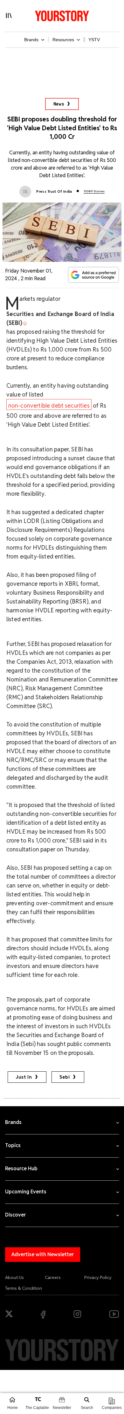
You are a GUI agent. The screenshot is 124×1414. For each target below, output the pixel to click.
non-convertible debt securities (49, 405)
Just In (24, 1077)
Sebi (64, 1077)
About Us (14, 1277)
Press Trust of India (54, 191)
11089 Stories (94, 191)
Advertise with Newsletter (42, 1254)
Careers (53, 1277)
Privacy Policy (98, 1277)
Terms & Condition (23, 1288)
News (59, 104)
